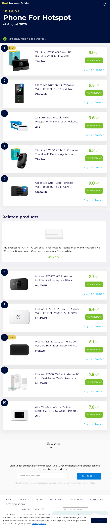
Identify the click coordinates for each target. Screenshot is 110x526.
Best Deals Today (16, 504)
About (9, 499)
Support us (76, 499)
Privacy (24, 499)
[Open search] (105, 4)
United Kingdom (75, 509)
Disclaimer (56, 499)
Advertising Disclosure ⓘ (33, 509)
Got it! (99, 520)
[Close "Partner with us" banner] (106, 514)
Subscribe (89, 476)
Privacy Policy (39, 523)
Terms (39, 499)
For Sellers (97, 499)
